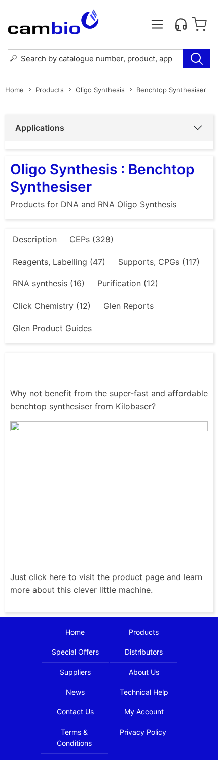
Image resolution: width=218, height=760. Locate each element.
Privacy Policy (143, 732)
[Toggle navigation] (157, 24)
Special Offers (75, 651)
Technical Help (144, 691)
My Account (144, 711)
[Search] (196, 58)
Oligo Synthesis (100, 90)
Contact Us (75, 711)
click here (47, 577)
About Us (144, 672)
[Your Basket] (199, 24)
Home (14, 90)
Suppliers (75, 672)
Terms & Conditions (74, 737)
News (75, 691)
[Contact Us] (181, 24)
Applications (39, 128)
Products (49, 90)
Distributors (144, 651)
